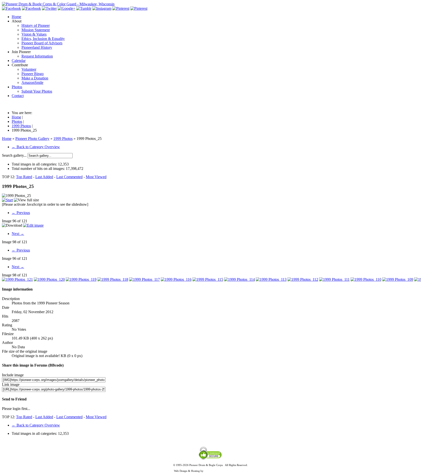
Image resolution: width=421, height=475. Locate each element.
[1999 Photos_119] (81, 279)
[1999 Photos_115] (207, 279)
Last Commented (69, 177)
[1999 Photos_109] (397, 279)
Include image (13, 375)
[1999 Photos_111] (334, 279)
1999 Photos (63, 138)
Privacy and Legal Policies (210, 467)
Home (6, 138)
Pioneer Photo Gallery (32, 138)
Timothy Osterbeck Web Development (225, 470)
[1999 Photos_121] (17, 279)
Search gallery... (14, 155)
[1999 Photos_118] (112, 279)
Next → (18, 234)
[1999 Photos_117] (144, 279)
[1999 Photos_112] (302, 279)
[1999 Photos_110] (366, 279)
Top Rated (24, 177)
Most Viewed (96, 177)
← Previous (21, 213)
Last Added (44, 177)
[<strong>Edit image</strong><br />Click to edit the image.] (33, 225)
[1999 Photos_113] (271, 279)
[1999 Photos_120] (49, 279)
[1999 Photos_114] (239, 279)
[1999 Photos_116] (176, 279)
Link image (10, 384)
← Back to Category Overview (36, 147)
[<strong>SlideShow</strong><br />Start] (7, 200)
